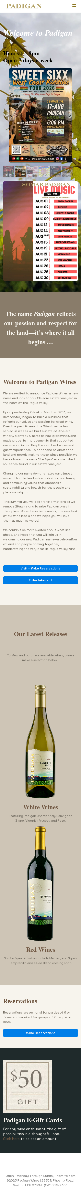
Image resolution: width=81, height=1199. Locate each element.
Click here (11, 1138)
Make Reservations (40, 1033)
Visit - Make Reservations (40, 568)
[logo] (24, 6)
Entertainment (40, 580)
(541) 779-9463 (55, 1185)
